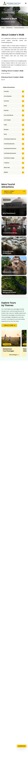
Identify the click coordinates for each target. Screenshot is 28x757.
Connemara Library (10, 233)
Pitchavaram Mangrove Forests (9, 291)
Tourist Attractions (9, 12)
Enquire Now (21, 746)
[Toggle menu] (26, 3)
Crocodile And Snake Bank (8, 252)
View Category (13, 354)
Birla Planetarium (9, 213)
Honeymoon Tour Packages (8, 350)
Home (3, 27)
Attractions (9, 27)
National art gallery (10, 272)
